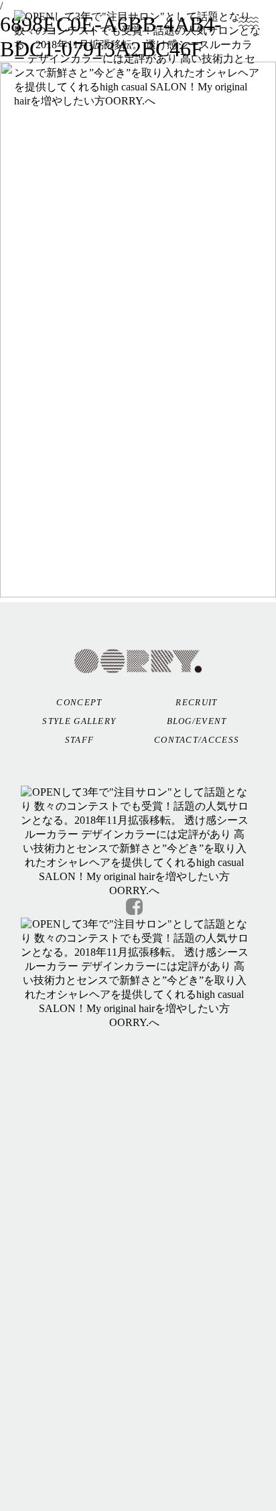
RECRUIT (196, 702)
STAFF (79, 740)
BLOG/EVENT (197, 721)
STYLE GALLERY (79, 721)
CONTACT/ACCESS (196, 740)
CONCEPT (79, 702)
